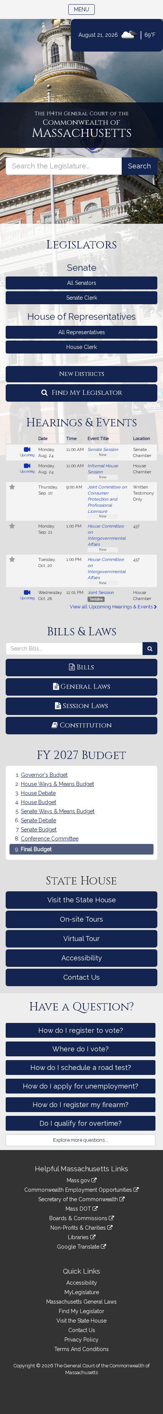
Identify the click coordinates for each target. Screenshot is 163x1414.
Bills (85, 667)
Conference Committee (49, 839)
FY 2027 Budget (81, 755)
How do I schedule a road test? (80, 1067)
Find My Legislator (86, 392)
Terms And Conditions (81, 1349)
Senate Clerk (81, 298)
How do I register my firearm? (81, 1105)
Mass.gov (79, 1180)
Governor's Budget (44, 775)
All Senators (81, 283)
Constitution (86, 725)
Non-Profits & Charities (78, 1228)
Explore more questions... (80, 1140)
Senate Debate (38, 820)
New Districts (81, 374)
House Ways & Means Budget (57, 784)
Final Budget (36, 849)
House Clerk (81, 347)
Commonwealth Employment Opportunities (78, 1190)
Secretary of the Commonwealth (78, 1199)
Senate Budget (38, 829)
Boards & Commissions (79, 1218)
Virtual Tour (81, 939)
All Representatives (81, 332)
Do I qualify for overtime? (80, 1123)
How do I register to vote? (80, 1030)
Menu (84, 9)
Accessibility (81, 958)
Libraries (79, 1237)
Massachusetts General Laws (81, 1302)
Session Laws (85, 706)
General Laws (85, 686)
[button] (12, 487)
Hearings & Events (81, 422)
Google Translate (79, 1247)
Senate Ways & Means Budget (57, 811)
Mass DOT (79, 1209)
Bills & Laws (81, 631)
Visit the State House (81, 900)
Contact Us (81, 977)
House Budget (38, 802)
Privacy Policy (81, 1340)
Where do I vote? (80, 1049)
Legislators (81, 245)
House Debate (38, 793)
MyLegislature (81, 1292)
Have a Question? (81, 1007)
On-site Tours (81, 919)
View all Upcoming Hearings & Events (112, 607)
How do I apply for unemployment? (80, 1086)
